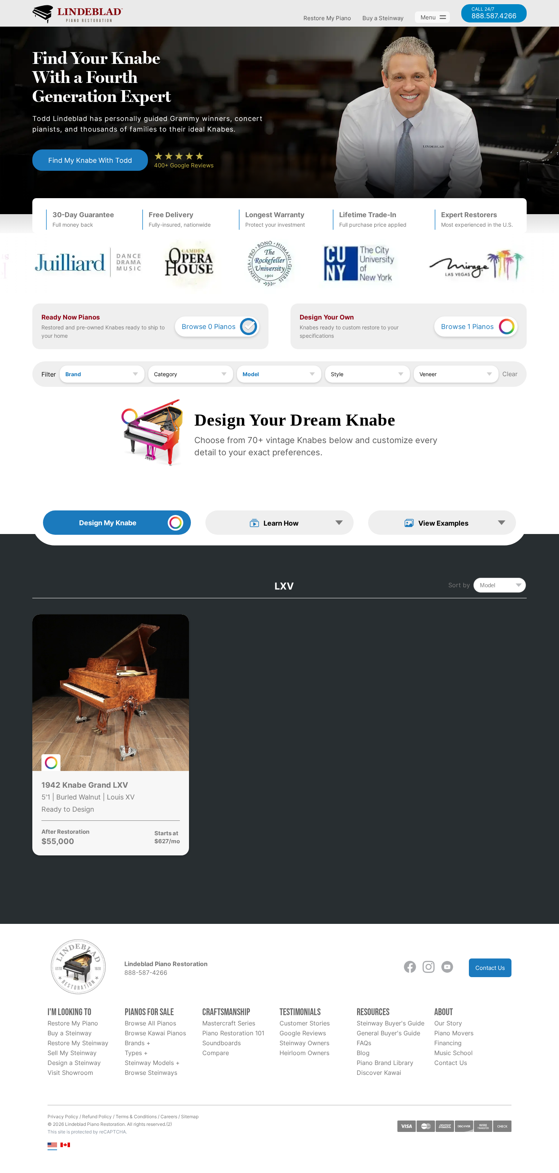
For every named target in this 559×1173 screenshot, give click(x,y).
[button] (279, 522)
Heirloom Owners (304, 1053)
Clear (510, 374)
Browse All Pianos (150, 1023)
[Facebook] (409, 967)
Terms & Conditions (136, 1116)
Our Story (448, 1023)
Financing (448, 1043)
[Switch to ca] (65, 1145)
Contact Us (490, 968)
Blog (363, 1053)
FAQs (364, 1043)
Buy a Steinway (382, 18)
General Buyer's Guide (388, 1033)
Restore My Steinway (78, 1043)
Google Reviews (303, 1033)
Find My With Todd (90, 160)
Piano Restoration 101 (233, 1033)
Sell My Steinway (72, 1053)
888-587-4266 (145, 972)
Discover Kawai (379, 1072)
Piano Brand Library (385, 1063)
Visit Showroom (70, 1072)
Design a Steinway (74, 1063)
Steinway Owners (304, 1043)
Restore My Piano (327, 18)
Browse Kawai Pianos (155, 1033)
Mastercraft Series (228, 1023)
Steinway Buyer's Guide (390, 1023)
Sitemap (190, 1116)
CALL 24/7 (494, 13)
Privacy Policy (63, 1116)
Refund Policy (97, 1116)
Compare (215, 1053)
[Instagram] (428, 967)
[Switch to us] (52, 1145)
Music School (453, 1053)
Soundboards (221, 1043)
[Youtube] (447, 967)
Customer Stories (305, 1023)
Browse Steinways (151, 1072)
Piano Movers (453, 1033)
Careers (168, 1116)
